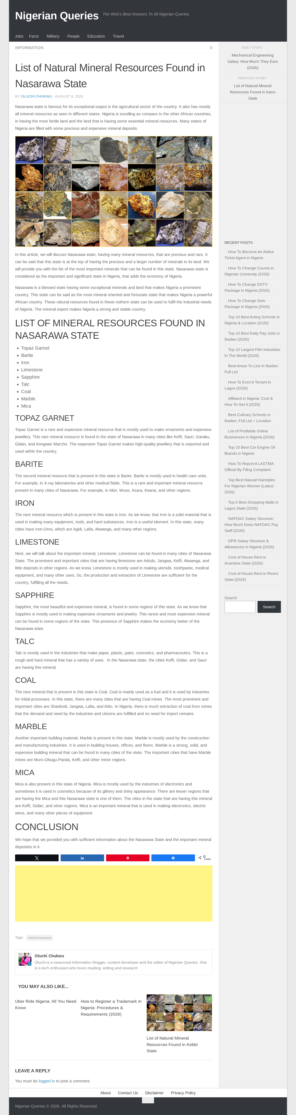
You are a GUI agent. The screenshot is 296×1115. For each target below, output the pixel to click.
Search (231, 598)
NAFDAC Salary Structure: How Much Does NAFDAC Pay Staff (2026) (251, 524)
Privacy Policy (183, 1093)
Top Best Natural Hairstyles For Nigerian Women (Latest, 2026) (250, 486)
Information (29, 47)
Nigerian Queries (56, 16)
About (105, 1093)
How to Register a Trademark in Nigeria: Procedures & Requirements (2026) (111, 1008)
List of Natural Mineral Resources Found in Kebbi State (172, 1044)
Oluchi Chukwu (36, 96)
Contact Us (128, 1093)
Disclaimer (154, 1093)
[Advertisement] (113, 893)
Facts (34, 36)
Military (53, 36)
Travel (118, 36)
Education (96, 36)
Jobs (19, 36)
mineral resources (40, 937)
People (73, 36)
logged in (47, 1081)
